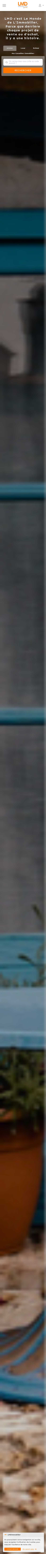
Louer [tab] (23, 48)
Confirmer (12, 1549)
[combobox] (23, 62)
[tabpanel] (23, 66)
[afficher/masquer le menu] (4, 5)
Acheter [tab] (10, 48)
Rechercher (23, 70)
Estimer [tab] (36, 48)
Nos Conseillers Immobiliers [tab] (23, 53)
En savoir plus (28, 1549)
